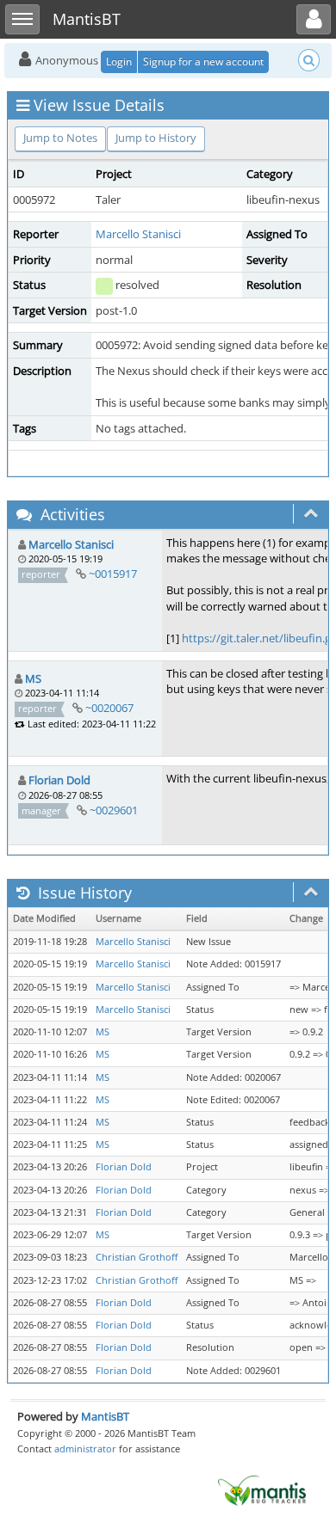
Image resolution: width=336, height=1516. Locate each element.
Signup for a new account (203, 61)
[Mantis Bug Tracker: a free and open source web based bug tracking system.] (262, 1489)
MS (33, 678)
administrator (85, 1448)
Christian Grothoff (136, 1257)
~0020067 (109, 707)
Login (119, 61)
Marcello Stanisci (138, 234)
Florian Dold (59, 780)
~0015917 (113, 573)
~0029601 (114, 810)
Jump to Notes (60, 137)
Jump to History (155, 137)
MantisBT (105, 1416)
